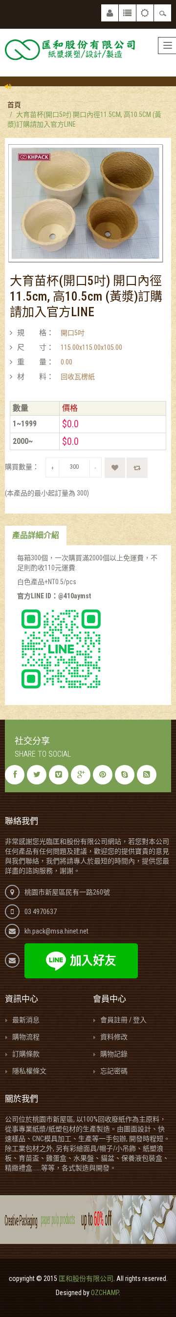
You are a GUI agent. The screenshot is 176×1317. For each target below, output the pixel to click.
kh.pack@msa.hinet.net (56, 931)
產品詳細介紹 (35, 535)
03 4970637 (40, 912)
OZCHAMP (105, 1293)
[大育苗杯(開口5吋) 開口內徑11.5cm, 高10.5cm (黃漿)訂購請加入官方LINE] (85, 202)
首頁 (14, 105)
